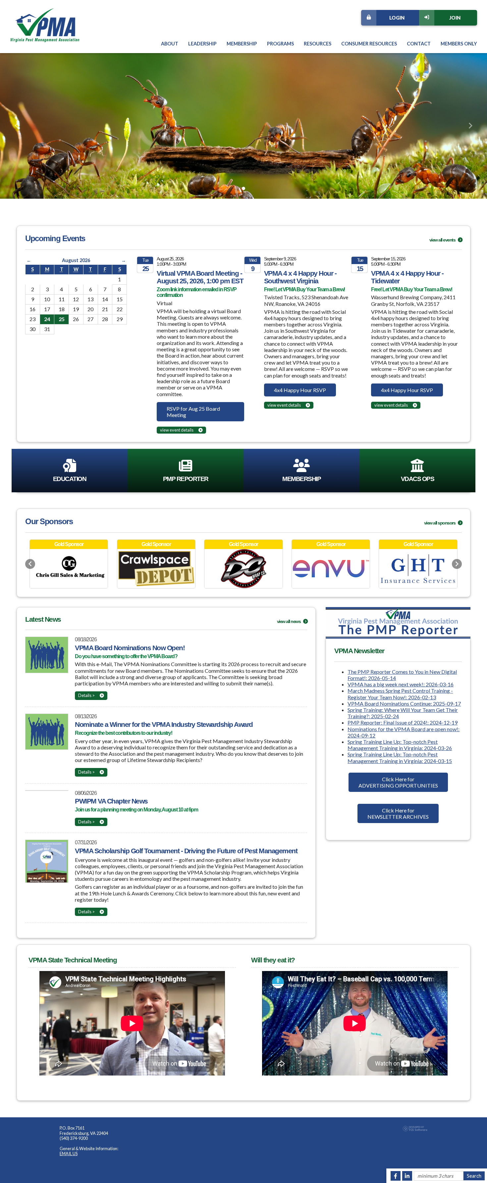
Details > (86, 695)
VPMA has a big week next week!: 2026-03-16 (401, 684)
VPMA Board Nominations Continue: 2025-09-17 (404, 703)
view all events (442, 240)
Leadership (202, 43)
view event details (176, 430)
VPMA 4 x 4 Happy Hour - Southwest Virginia (300, 277)
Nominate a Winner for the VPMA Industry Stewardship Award (164, 724)
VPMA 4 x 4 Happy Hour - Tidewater (407, 277)
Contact (419, 43)
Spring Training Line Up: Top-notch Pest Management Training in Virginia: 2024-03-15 (400, 757)
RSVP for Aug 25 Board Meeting (193, 411)
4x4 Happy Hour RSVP (300, 390)
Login (397, 18)
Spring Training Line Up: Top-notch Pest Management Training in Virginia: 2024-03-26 (400, 744)
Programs (280, 43)
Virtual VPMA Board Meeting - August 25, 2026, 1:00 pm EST (200, 277)
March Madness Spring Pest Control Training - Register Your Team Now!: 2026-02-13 (400, 693)
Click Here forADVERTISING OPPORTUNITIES (398, 782)
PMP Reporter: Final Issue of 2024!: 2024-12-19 (403, 722)
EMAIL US (69, 1153)
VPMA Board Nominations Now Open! (130, 648)
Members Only (459, 43)
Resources (317, 43)
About (169, 43)
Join (454, 18)
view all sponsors (440, 522)
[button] (16, 125)
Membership (242, 43)
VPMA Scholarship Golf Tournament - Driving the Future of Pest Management (186, 851)
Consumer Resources (369, 43)
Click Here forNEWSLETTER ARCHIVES (398, 813)
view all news (289, 621)
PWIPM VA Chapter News (111, 801)
